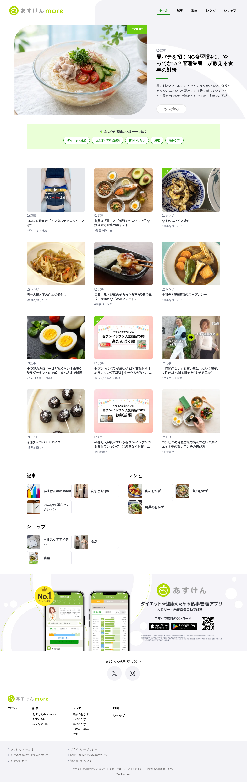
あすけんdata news (44, 714)
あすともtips (39, 719)
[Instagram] (132, 673)
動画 (194, 10)
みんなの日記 (40, 724)
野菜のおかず (81, 714)
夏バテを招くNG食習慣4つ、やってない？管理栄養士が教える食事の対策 (194, 63)
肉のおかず (79, 719)
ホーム (163, 10)
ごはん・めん (81, 728)
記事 (180, 10)
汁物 (75, 733)
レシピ (210, 10)
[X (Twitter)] (114, 673)
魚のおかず (79, 724)
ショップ (230, 10)
